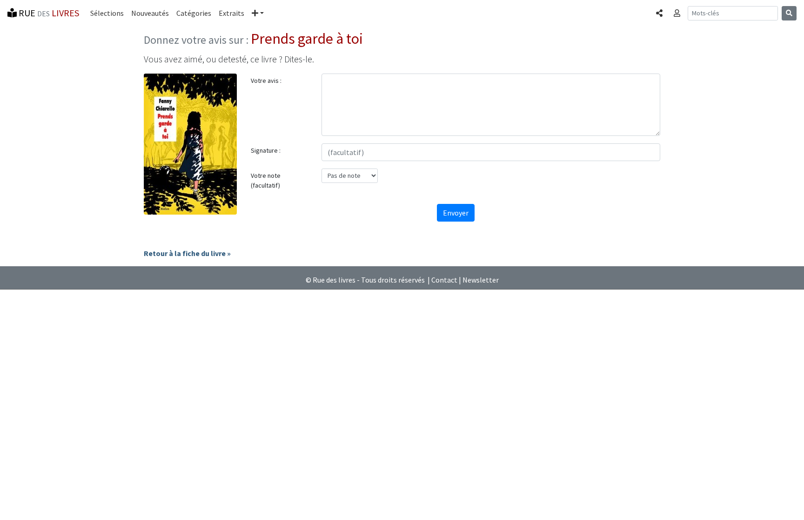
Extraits (231, 13)
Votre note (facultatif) (266, 180)
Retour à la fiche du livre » (187, 253)
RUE (48, 13)
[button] (258, 13)
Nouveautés (150, 13)
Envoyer (456, 212)
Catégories (193, 13)
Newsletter (480, 279)
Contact (444, 279)
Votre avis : (266, 80)
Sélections (107, 13)
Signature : (266, 150)
